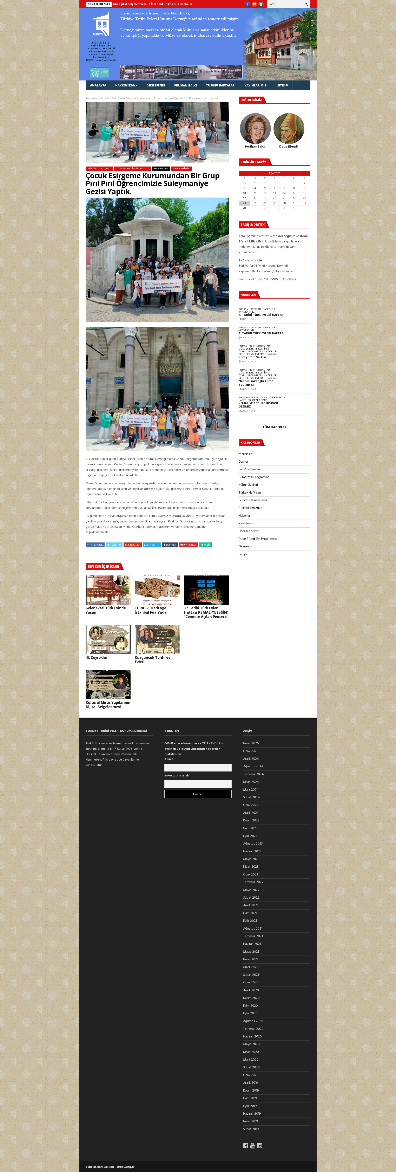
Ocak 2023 (250, 874)
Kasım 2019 (251, 1090)
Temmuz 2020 (253, 1029)
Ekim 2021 (250, 913)
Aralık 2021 (250, 905)
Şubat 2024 (251, 797)
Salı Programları (249, 469)
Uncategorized (249, 531)
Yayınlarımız (255, 85)
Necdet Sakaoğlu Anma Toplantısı (256, 382)
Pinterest (189, 544)
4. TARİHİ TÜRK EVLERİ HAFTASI (261, 315)
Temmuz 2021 (253, 936)
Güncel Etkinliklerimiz (132, 168)
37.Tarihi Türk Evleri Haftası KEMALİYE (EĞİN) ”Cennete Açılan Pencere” (206, 612)
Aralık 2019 (250, 1083)
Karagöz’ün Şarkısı (252, 357)
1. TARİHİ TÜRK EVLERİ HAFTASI (261, 333)
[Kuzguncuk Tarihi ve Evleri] (157, 639)
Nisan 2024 (251, 782)
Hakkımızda (125, 85)
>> (304, 173)
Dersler (243, 461)
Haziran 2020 (252, 1036)
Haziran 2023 (252, 851)
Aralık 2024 (251, 759)
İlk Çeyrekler (96, 657)
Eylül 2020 (250, 1013)
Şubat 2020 (251, 1067)
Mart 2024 (251, 790)
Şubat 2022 (251, 897)
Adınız (168, 759)
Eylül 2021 (250, 921)
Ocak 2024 (251, 805)
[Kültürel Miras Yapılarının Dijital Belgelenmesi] (108, 684)
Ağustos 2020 (253, 1021)
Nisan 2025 (251, 743)
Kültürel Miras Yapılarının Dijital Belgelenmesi (108, 704)
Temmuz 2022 (253, 882)
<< (244, 173)
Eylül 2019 (250, 1106)
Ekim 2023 (250, 828)
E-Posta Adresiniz (176, 776)
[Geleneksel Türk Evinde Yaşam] (108, 590)
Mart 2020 (250, 1059)
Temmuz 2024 (253, 774)
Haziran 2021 (252, 944)
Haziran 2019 (252, 1113)
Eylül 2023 (250, 836)
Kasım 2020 (251, 998)
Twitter (115, 544)
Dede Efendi (155, 85)
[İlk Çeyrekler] (108, 639)
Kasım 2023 (251, 820)
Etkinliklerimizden (251, 351)
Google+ (134, 544)
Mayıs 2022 (251, 890)
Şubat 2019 (251, 1129)
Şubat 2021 (251, 975)
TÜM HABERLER (274, 427)
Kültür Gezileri (99, 168)
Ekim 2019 (250, 1098)
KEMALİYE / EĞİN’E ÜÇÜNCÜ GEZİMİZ (258, 405)
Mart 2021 (250, 967)
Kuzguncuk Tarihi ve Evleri (152, 659)
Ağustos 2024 (253, 766)
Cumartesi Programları (255, 346)
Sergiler (244, 554)
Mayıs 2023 (251, 859)
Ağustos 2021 (252, 928)
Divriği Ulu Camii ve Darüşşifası (170, 4)
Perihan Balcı (185, 85)
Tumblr (171, 544)
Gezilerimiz (181, 168)
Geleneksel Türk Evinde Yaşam (106, 610)
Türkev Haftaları (221, 85)
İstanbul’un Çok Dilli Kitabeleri (123, 4)
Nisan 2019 (250, 1121)
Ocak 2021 (250, 982)
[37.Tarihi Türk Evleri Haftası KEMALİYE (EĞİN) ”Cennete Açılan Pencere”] (206, 590)
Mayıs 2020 (251, 1044)
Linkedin (153, 544)
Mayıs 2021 (251, 952)
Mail (207, 544)
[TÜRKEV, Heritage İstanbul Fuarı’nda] (157, 590)
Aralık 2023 (250, 813)
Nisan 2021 (250, 959)
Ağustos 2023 (253, 843)
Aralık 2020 (251, 990)
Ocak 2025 (250, 751)
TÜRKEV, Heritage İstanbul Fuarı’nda (151, 610)
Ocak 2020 (250, 1075)
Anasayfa (98, 85)
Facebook (96, 544)
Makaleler (99, 95)
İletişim (282, 85)
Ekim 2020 (250, 1006)
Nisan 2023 (250, 867)
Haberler (161, 168)
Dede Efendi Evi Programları (258, 354)
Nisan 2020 (251, 1052)
